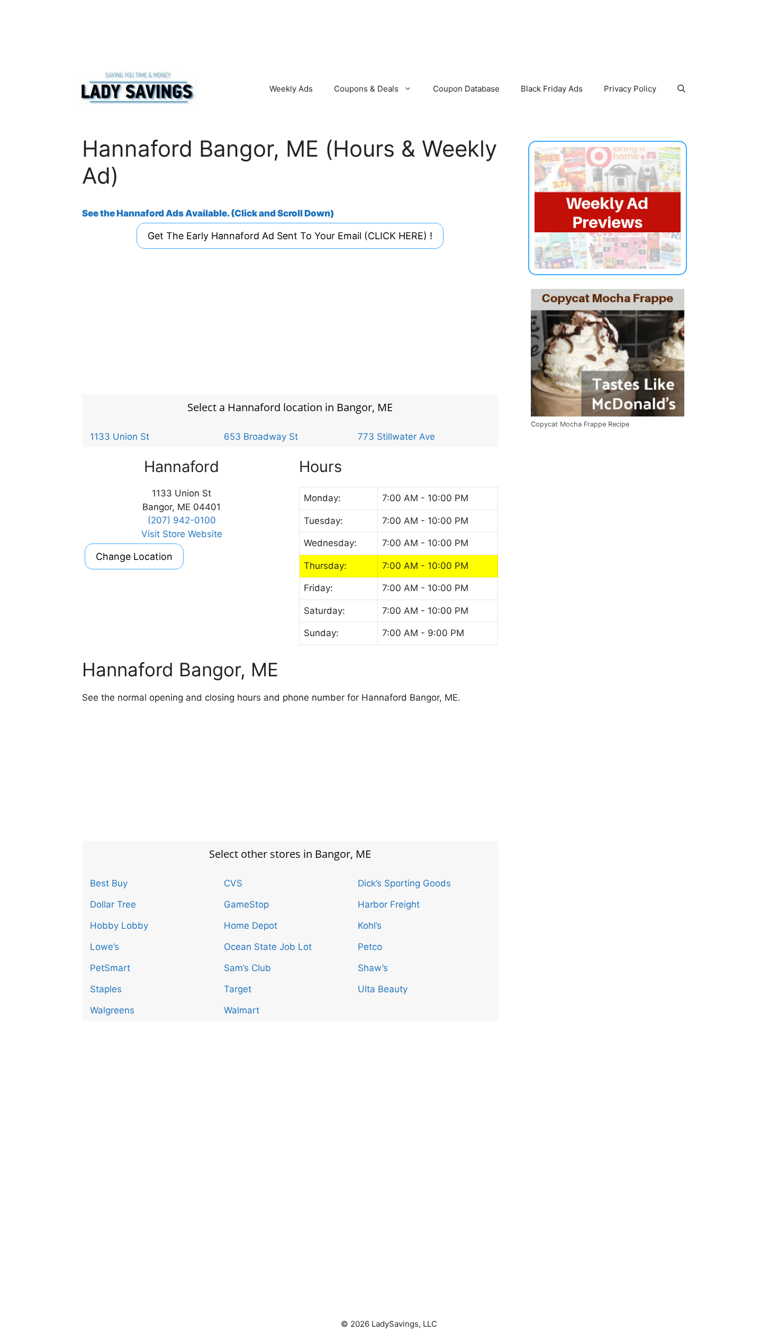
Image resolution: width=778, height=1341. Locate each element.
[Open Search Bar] (681, 89)
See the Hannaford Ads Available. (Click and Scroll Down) (208, 213)
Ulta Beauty (383, 989)
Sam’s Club (247, 968)
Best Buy (109, 883)
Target (237, 989)
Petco (370, 946)
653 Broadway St (261, 436)
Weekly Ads (291, 89)
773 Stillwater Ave (396, 436)
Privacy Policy (630, 89)
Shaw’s (373, 968)
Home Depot (250, 925)
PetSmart (110, 968)
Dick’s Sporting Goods (404, 883)
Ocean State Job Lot (268, 946)
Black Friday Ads (552, 89)
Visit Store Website (181, 534)
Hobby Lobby (119, 925)
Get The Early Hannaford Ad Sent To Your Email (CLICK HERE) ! (290, 235)
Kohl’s (370, 925)
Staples (106, 989)
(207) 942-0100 (182, 520)
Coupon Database (466, 89)
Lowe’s (104, 946)
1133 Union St (119, 436)
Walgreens (112, 1010)
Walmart (241, 1010)
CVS (233, 883)
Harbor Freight (389, 904)
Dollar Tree (113, 904)
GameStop (246, 904)
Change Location (134, 556)
